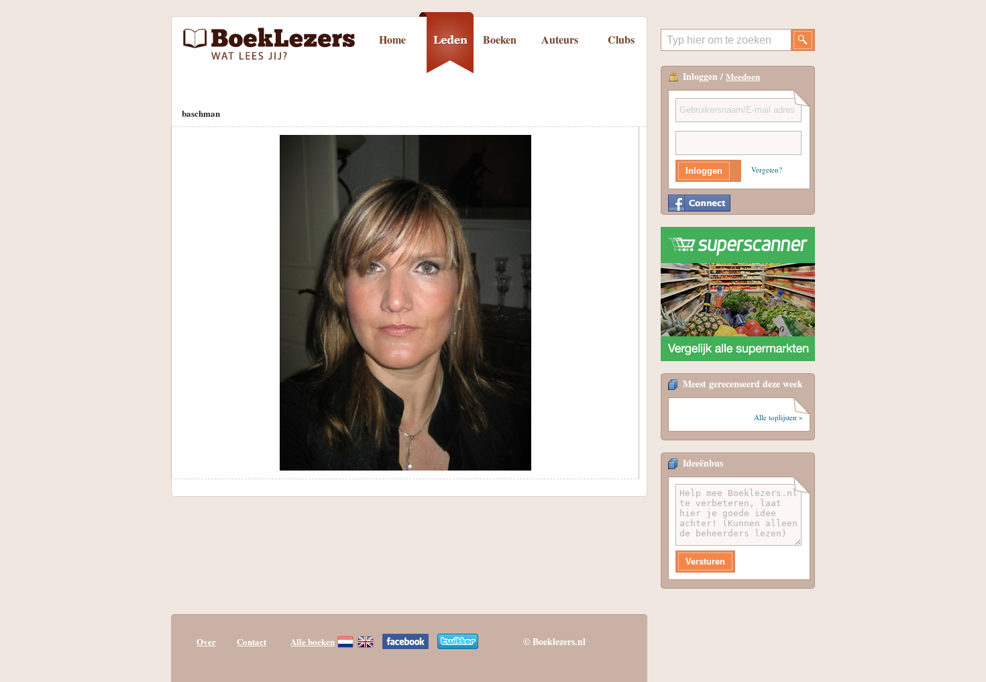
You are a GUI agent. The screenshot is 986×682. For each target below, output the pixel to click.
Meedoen (743, 76)
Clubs (621, 39)
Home (392, 39)
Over (206, 641)
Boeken (499, 39)
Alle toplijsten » (778, 417)
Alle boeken (312, 641)
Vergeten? (766, 169)
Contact (251, 641)
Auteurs (559, 39)
